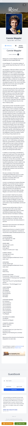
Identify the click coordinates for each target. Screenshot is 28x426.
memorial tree (19, 346)
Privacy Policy (10, 420)
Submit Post (14, 389)
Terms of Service (18, 420)
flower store (18, 347)
